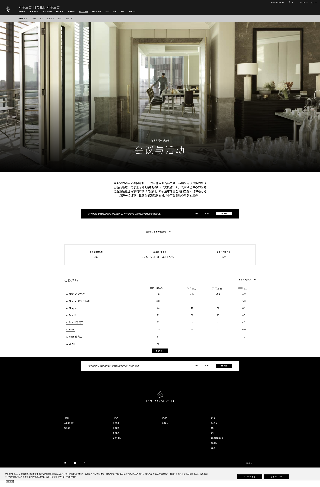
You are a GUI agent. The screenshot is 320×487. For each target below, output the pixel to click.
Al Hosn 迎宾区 (74, 336)
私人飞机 (214, 423)
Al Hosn (70, 329)
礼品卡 (213, 448)
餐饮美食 (59, 11)
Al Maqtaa (71, 308)
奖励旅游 (50, 19)
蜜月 (115, 11)
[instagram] (85, 463)
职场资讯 (67, 428)
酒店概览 (22, 11)
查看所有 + (160, 351)
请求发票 (116, 423)
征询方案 (69, 19)
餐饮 (60, 19)
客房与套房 (34, 11)
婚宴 (107, 11)
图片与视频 (47, 11)
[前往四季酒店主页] (8, 9)
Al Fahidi (71, 315)
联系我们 (132, 11)
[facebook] (75, 463)
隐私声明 (9, 482)
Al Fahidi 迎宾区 (74, 322)
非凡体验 (214, 443)
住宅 (212, 433)
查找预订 (116, 428)
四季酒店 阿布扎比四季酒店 (39, 7)
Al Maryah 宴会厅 (75, 294)
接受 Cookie (276, 477)
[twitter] (65, 463)
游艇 (212, 428)
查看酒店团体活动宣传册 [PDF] (160, 232)
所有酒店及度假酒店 (278, 2)
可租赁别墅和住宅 (217, 438)
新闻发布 (165, 423)
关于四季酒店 (69, 423)
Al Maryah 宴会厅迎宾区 (79, 301)
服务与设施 (96, 11)
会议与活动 (83, 11)
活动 (42, 19)
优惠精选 (71, 11)
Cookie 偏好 (249, 477)
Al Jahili (70, 343)
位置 (123, 11)
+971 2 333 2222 (203, 213)
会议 (34, 19)
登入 (293, 2)
